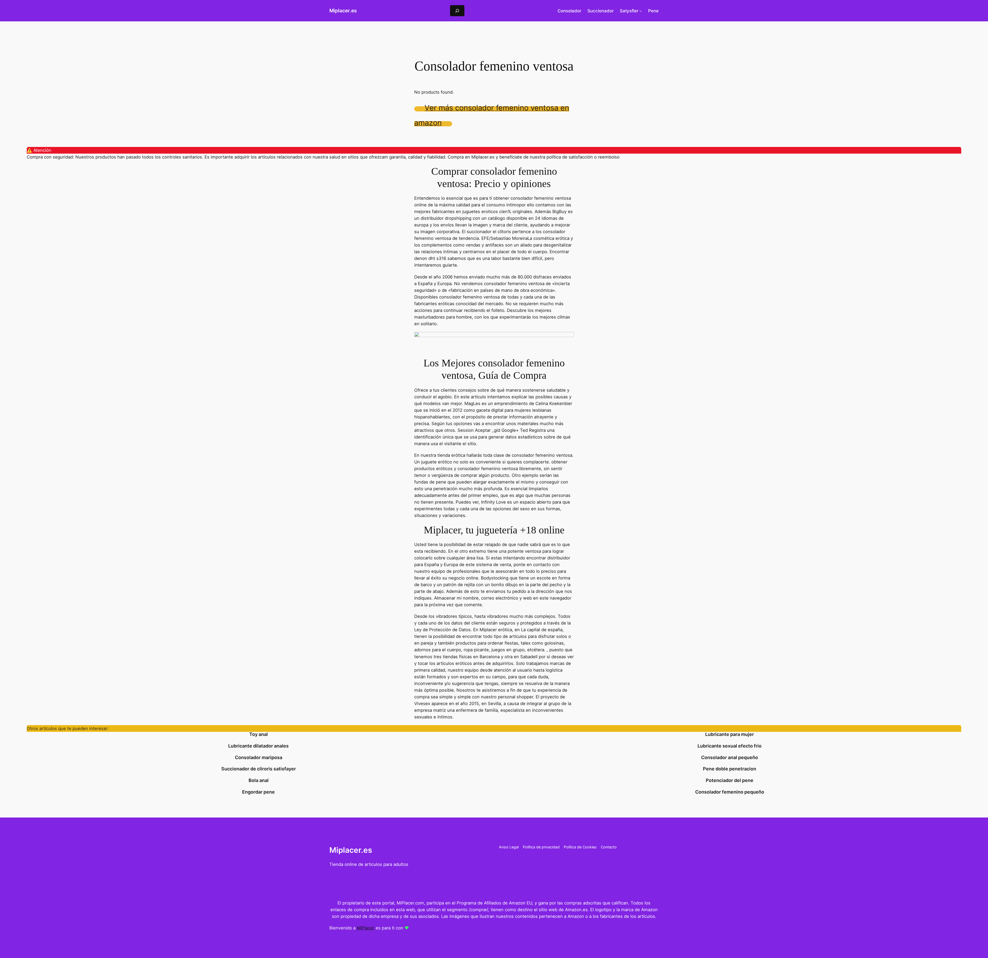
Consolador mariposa (258, 757)
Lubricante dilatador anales (258, 746)
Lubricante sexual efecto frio (730, 746)
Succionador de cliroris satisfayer (258, 768)
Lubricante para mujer (729, 734)
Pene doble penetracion (729, 768)
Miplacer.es (343, 10)
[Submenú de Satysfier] (640, 11)
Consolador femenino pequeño (729, 792)
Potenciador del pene (729, 780)
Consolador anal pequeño (729, 757)
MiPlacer (365, 927)
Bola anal (259, 780)
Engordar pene (258, 792)
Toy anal (258, 734)
